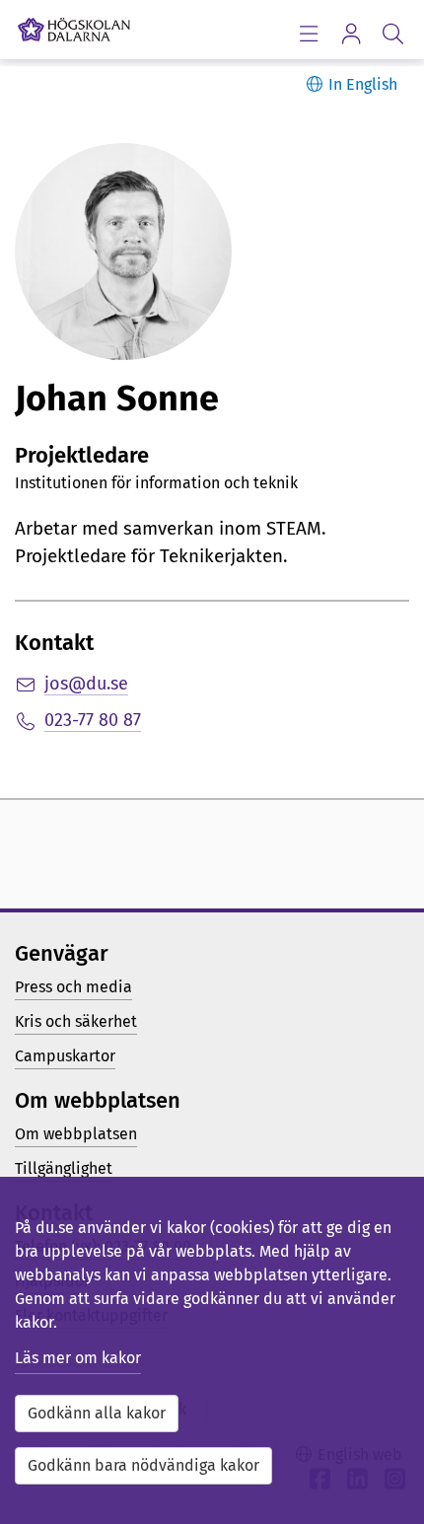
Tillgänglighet (63, 1168)
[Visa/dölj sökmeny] (393, 33)
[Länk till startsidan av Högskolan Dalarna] (74, 24)
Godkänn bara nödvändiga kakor (143, 1465)
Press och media (73, 987)
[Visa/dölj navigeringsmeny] (308, 33)
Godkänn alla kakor (97, 1413)
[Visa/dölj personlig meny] (350, 33)
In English (362, 84)
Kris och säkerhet (76, 1021)
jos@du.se (86, 683)
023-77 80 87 (92, 720)
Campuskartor (65, 1056)
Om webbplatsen (76, 1134)
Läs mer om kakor (78, 1357)
